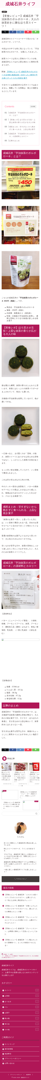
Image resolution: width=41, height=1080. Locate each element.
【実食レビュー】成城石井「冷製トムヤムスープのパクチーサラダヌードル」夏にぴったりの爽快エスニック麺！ (21, 908)
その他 (21, 1029)
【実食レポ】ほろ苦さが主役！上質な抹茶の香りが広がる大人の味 (22, 121)
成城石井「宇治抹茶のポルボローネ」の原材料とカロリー (22, 135)
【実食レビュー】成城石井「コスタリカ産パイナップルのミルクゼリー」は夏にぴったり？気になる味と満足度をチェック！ (21, 897)
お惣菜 (21, 996)
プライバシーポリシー (13, 1058)
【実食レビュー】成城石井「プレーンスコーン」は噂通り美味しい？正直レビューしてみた (21, 931)
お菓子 (4, 11)
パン (21, 1007)
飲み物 (21, 1018)
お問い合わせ (10, 1063)
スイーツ (21, 990)
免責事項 (8, 1054)
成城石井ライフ (20, 3)
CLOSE (33, 106)
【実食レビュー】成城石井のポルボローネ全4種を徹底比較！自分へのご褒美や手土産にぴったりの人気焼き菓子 (20, 75)
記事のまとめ (14, 141)
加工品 (21, 1024)
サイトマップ (10, 1044)
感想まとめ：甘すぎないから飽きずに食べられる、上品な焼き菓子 (22, 128)
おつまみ (21, 1001)
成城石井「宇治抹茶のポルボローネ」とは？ (22, 114)
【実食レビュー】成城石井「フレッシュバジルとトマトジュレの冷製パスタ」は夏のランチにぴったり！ (21, 920)
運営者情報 (9, 1049)
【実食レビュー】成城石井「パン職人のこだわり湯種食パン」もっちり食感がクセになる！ (21, 942)
